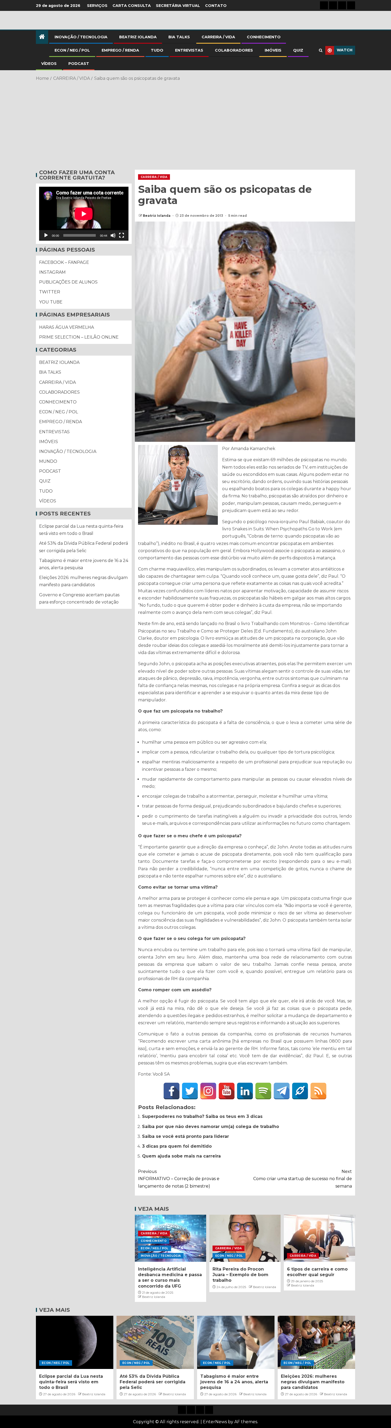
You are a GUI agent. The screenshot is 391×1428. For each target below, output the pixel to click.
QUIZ (298, 50)
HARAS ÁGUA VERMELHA (66, 327)
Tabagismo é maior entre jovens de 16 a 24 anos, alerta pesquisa (234, 1382)
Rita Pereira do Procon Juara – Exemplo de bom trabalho (240, 1275)
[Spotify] (263, 1091)
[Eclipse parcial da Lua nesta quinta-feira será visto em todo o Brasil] (74, 1342)
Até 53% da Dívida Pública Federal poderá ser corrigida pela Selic (152, 1382)
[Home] (42, 37)
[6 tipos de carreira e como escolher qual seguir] (319, 1238)
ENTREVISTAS (189, 50)
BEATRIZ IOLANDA (138, 37)
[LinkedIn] (244, 1091)
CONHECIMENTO (264, 37)
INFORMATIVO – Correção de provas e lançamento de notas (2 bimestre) (178, 1178)
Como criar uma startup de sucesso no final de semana (302, 1178)
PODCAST (78, 63)
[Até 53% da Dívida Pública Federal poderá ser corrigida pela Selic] (155, 1342)
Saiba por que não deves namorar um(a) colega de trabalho (210, 1126)
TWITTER (49, 291)
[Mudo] (113, 235)
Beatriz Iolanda (157, 216)
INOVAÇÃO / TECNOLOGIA (81, 37)
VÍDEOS (49, 63)
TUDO (157, 50)
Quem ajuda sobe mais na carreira (181, 1156)
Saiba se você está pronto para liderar (185, 1136)
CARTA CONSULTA (132, 5)
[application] (83, 214)
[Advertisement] (195, 124)
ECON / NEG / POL (72, 50)
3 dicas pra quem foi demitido (177, 1146)
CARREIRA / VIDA (218, 37)
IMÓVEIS (273, 50)
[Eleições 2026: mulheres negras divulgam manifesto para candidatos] (316, 1342)
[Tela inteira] (121, 235)
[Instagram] (208, 1091)
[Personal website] (300, 1091)
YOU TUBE (51, 302)
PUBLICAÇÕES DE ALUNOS (68, 282)
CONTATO (216, 5)
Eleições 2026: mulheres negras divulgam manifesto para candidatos (312, 1382)
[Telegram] (281, 1091)
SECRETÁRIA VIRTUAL (178, 5)
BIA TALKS (179, 37)
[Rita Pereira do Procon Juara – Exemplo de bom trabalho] (245, 1238)
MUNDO (48, 461)
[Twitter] (189, 1091)
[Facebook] (171, 1091)
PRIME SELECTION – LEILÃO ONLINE (79, 337)
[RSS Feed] (318, 1091)
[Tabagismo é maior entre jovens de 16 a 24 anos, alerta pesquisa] (235, 1342)
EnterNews (215, 1421)
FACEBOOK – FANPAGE (64, 262)
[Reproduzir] (46, 235)
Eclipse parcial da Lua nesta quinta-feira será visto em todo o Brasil (71, 1382)
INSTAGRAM (52, 272)
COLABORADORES (234, 50)
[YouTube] (226, 1091)
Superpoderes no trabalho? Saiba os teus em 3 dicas (202, 1116)
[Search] (320, 50)
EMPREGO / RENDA (120, 50)
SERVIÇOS (97, 5)
